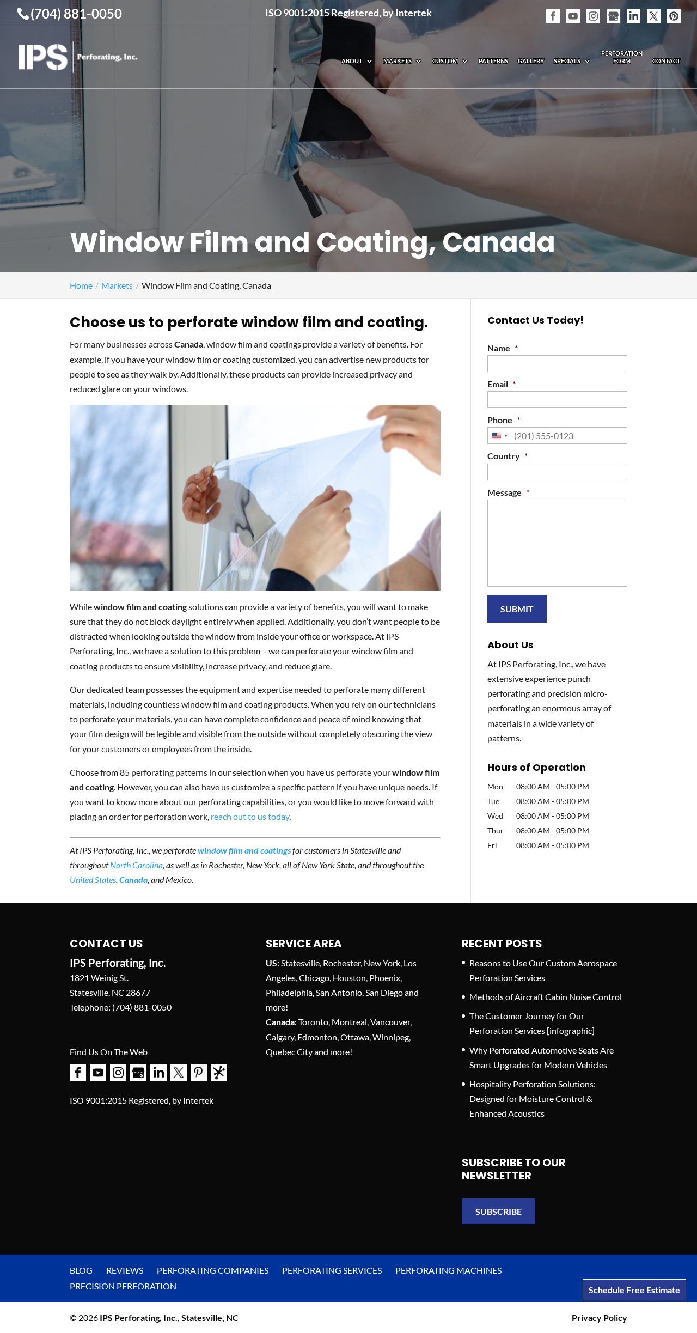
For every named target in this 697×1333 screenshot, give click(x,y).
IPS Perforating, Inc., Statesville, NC (169, 1317)
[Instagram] (593, 9)
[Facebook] (553, 9)
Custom (445, 60)
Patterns (493, 60)
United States (93, 879)
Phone (503, 420)
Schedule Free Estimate (634, 1290)
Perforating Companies (212, 1270)
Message (508, 492)
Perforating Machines (448, 1270)
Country (507, 456)
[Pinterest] (674, 9)
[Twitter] (654, 9)
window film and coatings (244, 850)
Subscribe (498, 1211)
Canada (133, 879)
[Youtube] (573, 9)
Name (502, 348)
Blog (81, 1270)
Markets (397, 60)
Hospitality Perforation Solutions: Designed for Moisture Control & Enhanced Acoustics (532, 1098)
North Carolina (136, 865)
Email (501, 384)
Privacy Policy (599, 1317)
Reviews (124, 1270)
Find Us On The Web (109, 1051)
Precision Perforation (123, 1286)
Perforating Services (332, 1270)
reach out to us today (250, 816)
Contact (666, 60)
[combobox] (499, 435)
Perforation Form (622, 57)
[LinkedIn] (633, 9)
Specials (567, 60)
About (352, 60)
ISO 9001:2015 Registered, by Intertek (348, 13)
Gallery (531, 60)
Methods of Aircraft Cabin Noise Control (545, 996)
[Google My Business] (613, 9)
